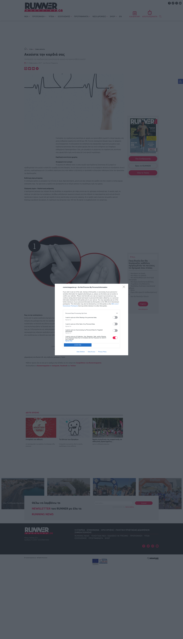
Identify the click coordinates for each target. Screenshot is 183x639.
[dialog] (91, 319)
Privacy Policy (102, 351)
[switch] (115, 317)
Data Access (91, 351)
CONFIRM (77, 345)
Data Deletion (81, 351)
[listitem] (91, 313)
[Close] (124, 287)
